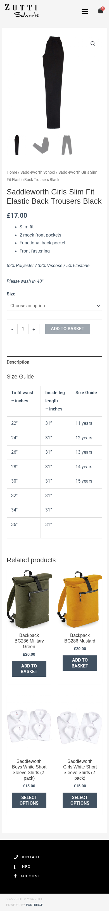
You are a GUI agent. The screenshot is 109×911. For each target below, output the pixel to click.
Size (11, 294)
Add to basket (67, 328)
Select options (29, 800)
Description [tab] (18, 362)
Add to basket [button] (29, 669)
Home (12, 172)
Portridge (34, 905)
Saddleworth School (37, 172)
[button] (85, 11)
